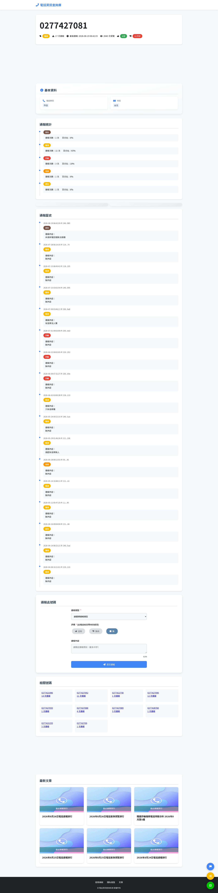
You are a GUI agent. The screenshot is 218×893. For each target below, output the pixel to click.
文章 (121, 882)
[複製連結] (210, 876)
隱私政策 (111, 882)
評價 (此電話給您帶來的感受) (85, 624)
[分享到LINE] (210, 885)
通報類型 (76, 610)
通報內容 (75, 640)
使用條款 (99, 882)
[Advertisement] (109, 65)
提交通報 (111, 665)
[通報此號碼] (210, 866)
